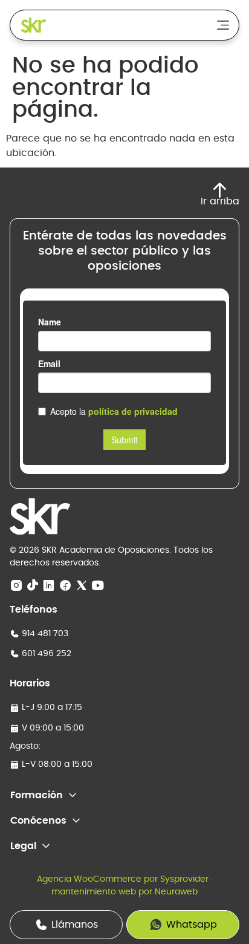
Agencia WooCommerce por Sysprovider (123, 879)
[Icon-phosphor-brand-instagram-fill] (16, 586)
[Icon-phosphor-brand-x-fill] (81, 586)
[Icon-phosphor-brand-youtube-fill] (98, 586)
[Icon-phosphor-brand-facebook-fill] (65, 586)
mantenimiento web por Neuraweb (124, 892)
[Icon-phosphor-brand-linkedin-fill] (49, 586)
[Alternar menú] (223, 25)
